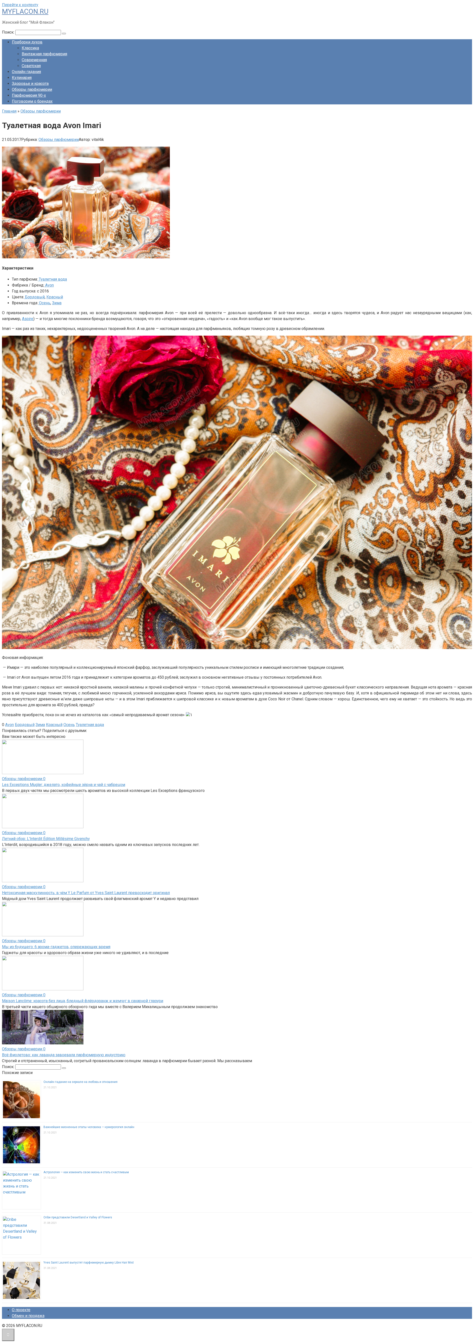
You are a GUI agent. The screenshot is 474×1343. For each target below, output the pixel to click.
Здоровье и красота (30, 83)
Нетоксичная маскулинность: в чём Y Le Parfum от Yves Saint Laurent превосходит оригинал (86, 892)
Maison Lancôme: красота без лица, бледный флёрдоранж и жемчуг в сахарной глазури (82, 1000)
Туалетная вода (52, 279)
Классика (30, 48)
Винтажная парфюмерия (44, 54)
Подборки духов (27, 42)
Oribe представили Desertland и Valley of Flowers (77, 1217)
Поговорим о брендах (32, 101)
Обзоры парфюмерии (32, 89)
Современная (34, 60)
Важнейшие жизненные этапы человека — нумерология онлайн (88, 1127)
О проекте (21, 1309)
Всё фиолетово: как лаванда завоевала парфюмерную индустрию (63, 1055)
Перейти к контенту (20, 4)
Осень (44, 303)
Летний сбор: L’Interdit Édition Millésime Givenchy (46, 838)
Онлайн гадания (26, 71)
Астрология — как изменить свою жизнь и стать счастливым (86, 1172)
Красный (54, 297)
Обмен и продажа (28, 1315)
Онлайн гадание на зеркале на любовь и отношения (80, 1082)
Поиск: (8, 32)
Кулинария (22, 77)
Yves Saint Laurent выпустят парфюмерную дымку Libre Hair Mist (88, 1262)
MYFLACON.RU (25, 11)
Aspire (27, 318)
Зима (56, 303)
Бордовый (34, 297)
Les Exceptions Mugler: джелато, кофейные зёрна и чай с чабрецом (63, 784)
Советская (31, 65)
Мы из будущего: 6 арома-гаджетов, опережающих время (56, 946)
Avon (49, 285)
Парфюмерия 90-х (29, 95)
